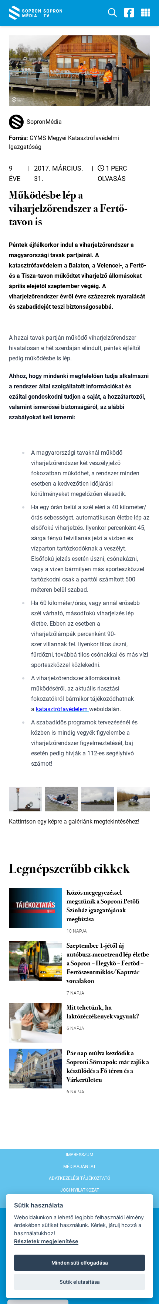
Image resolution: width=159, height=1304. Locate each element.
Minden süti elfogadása (79, 1263)
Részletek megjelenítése (46, 1241)
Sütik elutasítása (80, 1282)
